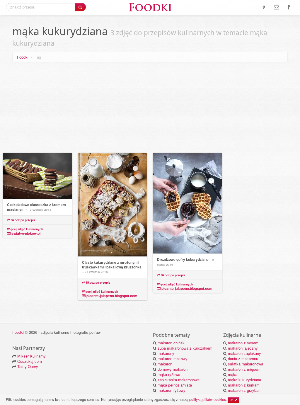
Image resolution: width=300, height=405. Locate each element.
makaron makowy (173, 358)
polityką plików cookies (207, 399)
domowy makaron (173, 369)
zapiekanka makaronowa (179, 379)
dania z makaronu (243, 358)
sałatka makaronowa (245, 364)
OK (232, 400)
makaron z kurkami (244, 385)
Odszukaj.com (29, 361)
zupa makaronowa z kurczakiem (185, 348)
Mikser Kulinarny (31, 356)
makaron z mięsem (244, 369)
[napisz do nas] (276, 7)
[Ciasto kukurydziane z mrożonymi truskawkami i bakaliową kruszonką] (112, 205)
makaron (165, 364)
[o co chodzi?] (264, 7)
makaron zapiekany (244, 353)
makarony (166, 353)
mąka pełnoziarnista (175, 385)
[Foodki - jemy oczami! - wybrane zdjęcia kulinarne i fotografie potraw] (150, 6)
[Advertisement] (150, 109)
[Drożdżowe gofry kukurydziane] (187, 203)
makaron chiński (171, 343)
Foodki (22, 57)
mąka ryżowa (169, 374)
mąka (232, 374)
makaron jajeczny (243, 348)
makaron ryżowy (171, 390)
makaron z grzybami (245, 390)
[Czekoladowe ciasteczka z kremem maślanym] (37, 176)
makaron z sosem (243, 343)
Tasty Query (27, 366)
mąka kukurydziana (244, 379)
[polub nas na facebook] (288, 7)
